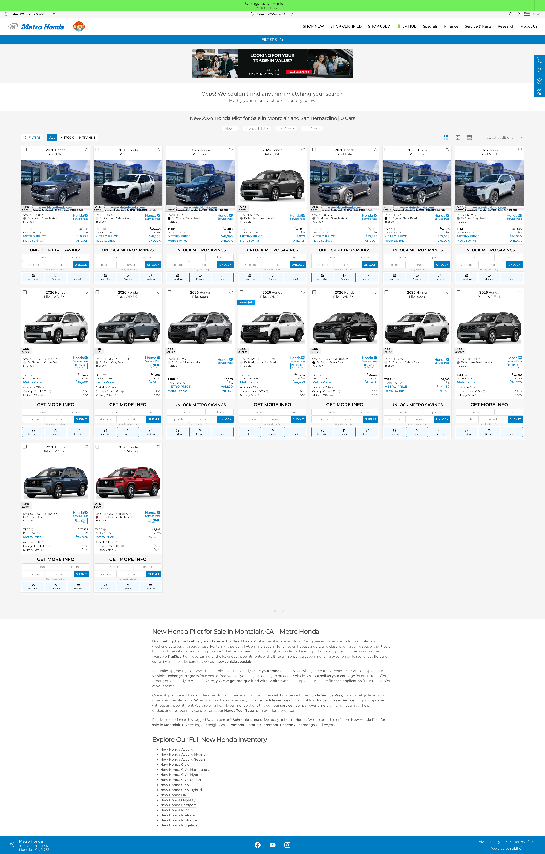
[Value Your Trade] (272, 63)
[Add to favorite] (86, 150)
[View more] (54, 14)
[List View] (469, 137)
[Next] (283, 610)
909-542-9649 (276, 14)
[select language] (538, 14)
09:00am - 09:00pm (34, 14)
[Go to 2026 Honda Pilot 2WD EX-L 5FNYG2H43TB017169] (489, 328)
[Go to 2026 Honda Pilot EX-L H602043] (55, 186)
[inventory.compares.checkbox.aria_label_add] (25, 150)
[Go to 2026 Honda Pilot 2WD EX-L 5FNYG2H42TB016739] (55, 328)
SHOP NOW (267, 8)
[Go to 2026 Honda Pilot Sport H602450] (200, 328)
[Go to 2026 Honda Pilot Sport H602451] (417, 328)
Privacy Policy (488, 842)
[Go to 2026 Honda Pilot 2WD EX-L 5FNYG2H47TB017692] (128, 483)
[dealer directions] (14, 845)
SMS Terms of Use (521, 842)
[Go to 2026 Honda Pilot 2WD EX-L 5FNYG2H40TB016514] (128, 328)
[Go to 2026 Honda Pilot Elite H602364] (344, 186)
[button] (539, 5)
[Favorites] (517, 14)
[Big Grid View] (457, 137)
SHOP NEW (313, 26)
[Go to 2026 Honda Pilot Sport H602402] (489, 186)
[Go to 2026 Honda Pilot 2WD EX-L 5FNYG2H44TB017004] (344, 328)
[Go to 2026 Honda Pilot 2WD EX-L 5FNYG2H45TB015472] (55, 483)
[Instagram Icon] (287, 845)
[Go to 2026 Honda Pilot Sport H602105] (128, 186)
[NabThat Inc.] (516, 848)
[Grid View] (446, 137)
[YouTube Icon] (272, 845)
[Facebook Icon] (257, 845)
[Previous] (262, 610)
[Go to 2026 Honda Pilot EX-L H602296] (200, 186)
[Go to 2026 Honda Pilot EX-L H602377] (272, 186)
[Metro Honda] (36, 26)
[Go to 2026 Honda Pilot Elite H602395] (417, 186)
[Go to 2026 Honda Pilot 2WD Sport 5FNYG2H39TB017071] (272, 328)
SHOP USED (379, 26)
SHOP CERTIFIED (346, 26)
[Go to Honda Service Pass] (80, 216)
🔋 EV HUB (407, 26)
